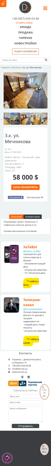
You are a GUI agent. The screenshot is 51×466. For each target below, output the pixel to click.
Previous (1, 118)
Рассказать (15, 197)
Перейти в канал (31, 341)
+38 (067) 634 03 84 (25, 18)
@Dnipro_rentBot (32, 251)
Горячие (25, 38)
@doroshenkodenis (33, 309)
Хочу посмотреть (25, 187)
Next (49, 118)
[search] (46, 60)
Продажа (25, 32)
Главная (5, 67)
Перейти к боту (31, 283)
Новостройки (25, 43)
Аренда (25, 27)
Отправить (25, 426)
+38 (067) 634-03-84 (21, 365)
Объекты (16, 67)
